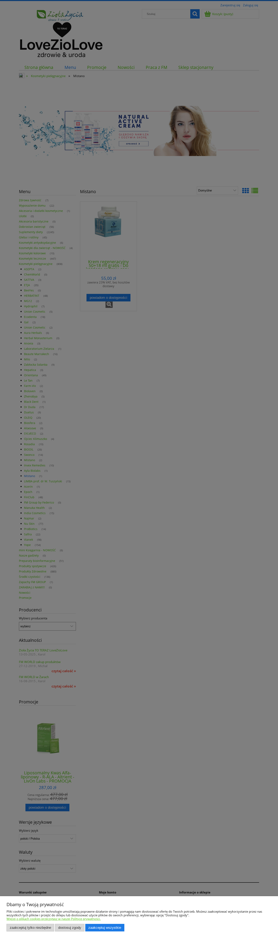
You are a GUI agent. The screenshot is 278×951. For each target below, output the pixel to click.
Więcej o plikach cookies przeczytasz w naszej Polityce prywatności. (54, 919)
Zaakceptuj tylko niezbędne (30, 928)
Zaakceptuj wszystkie (104, 928)
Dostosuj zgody (69, 928)
